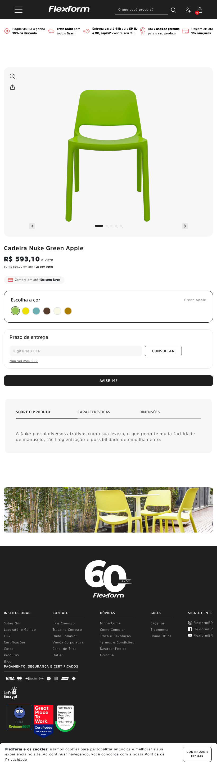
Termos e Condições (117, 642)
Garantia (107, 655)
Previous (32, 226)
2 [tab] (107, 226)
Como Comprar (112, 629)
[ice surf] (36, 311)
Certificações (15, 642)
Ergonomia (159, 629)
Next (185, 226)
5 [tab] (121, 226)
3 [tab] (111, 226)
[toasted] (47, 311)
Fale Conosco (64, 623)
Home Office (161, 636)
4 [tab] (116, 226)
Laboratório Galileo (20, 629)
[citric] (26, 311)
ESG (7, 636)
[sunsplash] (68, 311)
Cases (8, 648)
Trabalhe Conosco (67, 629)
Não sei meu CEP (24, 361)
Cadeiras (158, 623)
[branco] (57, 311)
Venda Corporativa (68, 642)
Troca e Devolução (115, 636)
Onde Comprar (65, 636)
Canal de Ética (64, 648)
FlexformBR (203, 622)
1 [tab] (99, 226)
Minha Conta (110, 623)
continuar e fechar (197, 754)
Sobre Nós (12, 623)
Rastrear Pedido (113, 648)
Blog (8, 661)
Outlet (58, 655)
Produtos (11, 655)
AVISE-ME (109, 380)
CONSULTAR (163, 351)
